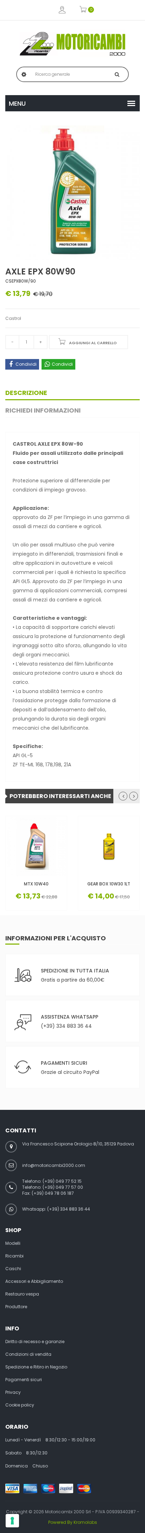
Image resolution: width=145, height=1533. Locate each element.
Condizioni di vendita (28, 1354)
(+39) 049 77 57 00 (63, 1187)
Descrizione (26, 392)
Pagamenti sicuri (23, 1380)
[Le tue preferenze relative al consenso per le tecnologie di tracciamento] (12, 1520)
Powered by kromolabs (72, 1522)
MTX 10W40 (36, 884)
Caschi (13, 1269)
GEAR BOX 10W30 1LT (108, 884)
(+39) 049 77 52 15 (62, 1181)
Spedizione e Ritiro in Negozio (36, 1367)
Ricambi (14, 1256)
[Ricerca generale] (117, 74)
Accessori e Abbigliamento (34, 1281)
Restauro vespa (22, 1294)
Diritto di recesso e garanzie (34, 1342)
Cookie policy (19, 1405)
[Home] (72, 43)
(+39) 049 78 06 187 (53, 1193)
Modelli (12, 1243)
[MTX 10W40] (36, 846)
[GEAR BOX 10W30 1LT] (108, 846)
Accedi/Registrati (62, 10)
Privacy (13, 1392)
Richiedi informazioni (43, 410)
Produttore (16, 1307)
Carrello (83, 10)
